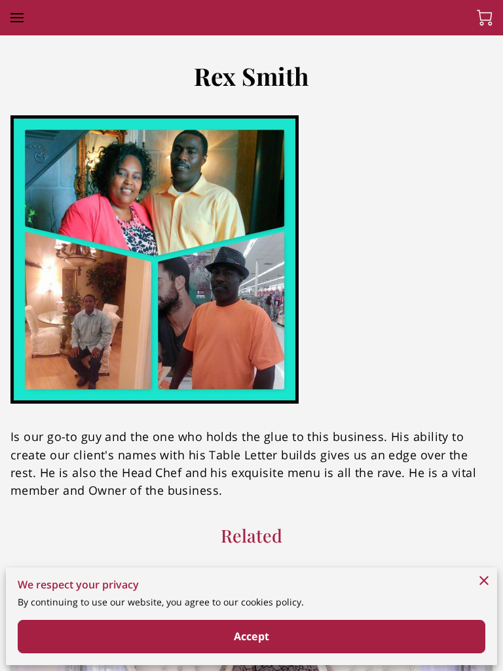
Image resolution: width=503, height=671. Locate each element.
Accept (251, 636)
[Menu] (17, 17)
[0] (485, 18)
